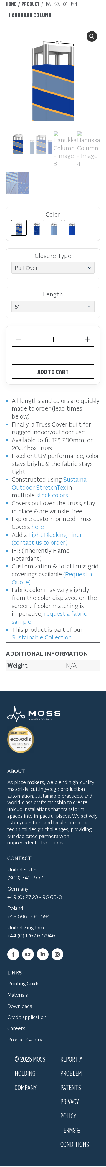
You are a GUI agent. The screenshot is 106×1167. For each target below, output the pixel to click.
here (38, 526)
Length (53, 294)
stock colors (52, 494)
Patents (70, 1087)
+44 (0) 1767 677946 (31, 935)
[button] (92, 36)
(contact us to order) (39, 542)
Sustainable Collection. (42, 637)
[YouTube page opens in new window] (28, 954)
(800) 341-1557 (25, 877)
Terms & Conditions (74, 1136)
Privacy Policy (69, 1108)
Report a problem (71, 1065)
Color (53, 214)
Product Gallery (24, 1039)
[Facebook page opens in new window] (13, 954)
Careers (16, 1028)
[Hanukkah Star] (36, 227)
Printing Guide (23, 983)
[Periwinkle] (54, 227)
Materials (17, 994)
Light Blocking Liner (55, 534)
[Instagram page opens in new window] (57, 954)
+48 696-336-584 (28, 916)
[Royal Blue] (71, 227)
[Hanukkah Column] (18, 227)
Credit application (27, 1017)
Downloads (19, 1006)
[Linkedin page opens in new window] (43, 954)
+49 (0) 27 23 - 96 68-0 (34, 897)
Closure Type (53, 255)
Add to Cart (53, 371)
